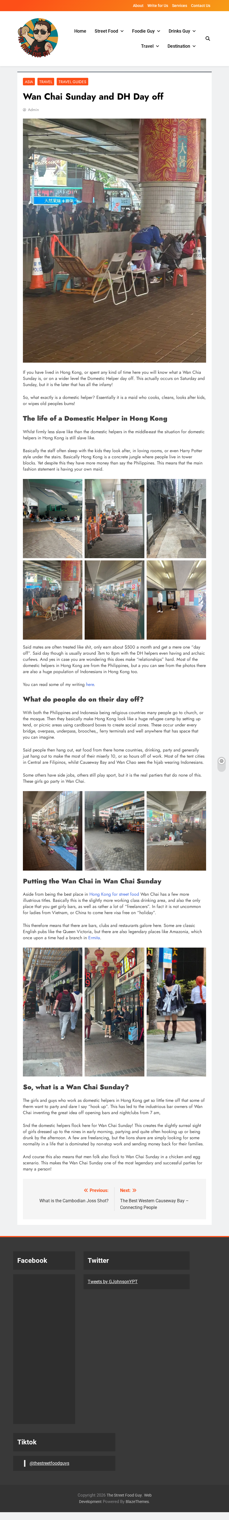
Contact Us (200, 5)
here (89, 684)
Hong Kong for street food (114, 894)
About (138, 5)
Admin (33, 109)
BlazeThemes (137, 1501)
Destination (179, 46)
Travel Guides (72, 82)
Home (80, 31)
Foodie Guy (143, 31)
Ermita (94, 937)
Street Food (106, 31)
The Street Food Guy (124, 1495)
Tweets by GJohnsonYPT (113, 1281)
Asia (29, 82)
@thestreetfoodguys (49, 1463)
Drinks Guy (179, 31)
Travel (147, 46)
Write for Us (157, 5)
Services (179, 5)
